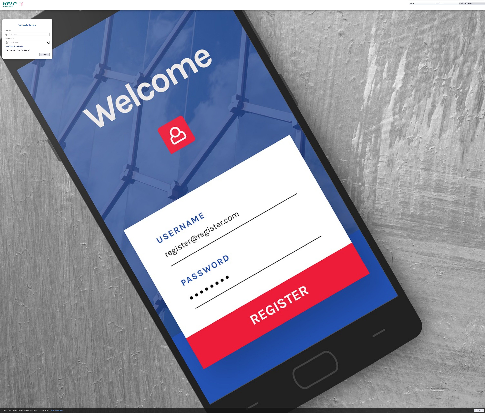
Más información (57, 410)
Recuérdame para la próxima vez (18, 50)
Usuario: (8, 31)
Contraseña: (9, 39)
